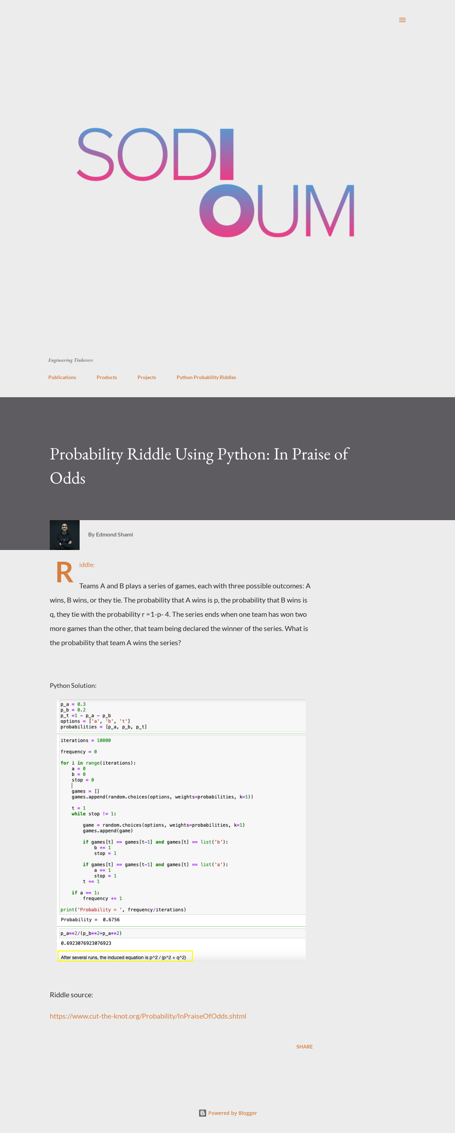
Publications (62, 377)
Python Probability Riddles (206, 377)
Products (107, 377)
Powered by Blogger (232, 1113)
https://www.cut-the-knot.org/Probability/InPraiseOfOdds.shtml (148, 1015)
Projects (147, 377)
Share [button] (304, 1046)
